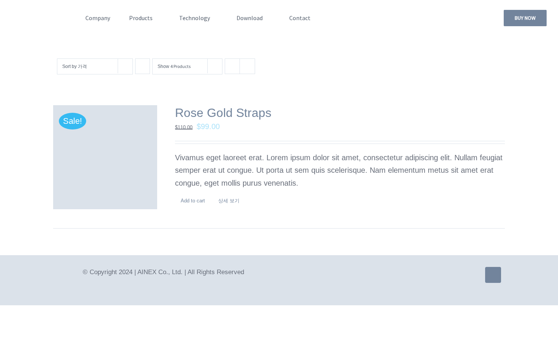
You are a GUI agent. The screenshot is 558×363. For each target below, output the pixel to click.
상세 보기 (229, 201)
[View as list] (247, 66)
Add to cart (193, 201)
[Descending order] (142, 66)
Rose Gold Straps (223, 113)
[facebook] (493, 275)
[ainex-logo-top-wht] (42, 13)
